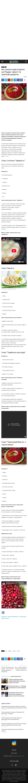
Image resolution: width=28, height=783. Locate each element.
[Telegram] (15, 80)
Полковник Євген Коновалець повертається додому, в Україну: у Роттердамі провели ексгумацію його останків (14, 707)
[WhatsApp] (12, 80)
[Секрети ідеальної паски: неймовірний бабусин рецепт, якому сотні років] (4, 681)
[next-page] (15, 699)
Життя (7, 64)
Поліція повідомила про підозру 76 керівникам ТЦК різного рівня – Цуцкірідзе (12, 713)
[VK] (21, 80)
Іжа (10, 64)
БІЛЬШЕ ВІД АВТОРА (16, 676)
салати (18, 650)
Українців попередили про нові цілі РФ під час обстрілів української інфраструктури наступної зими (13, 724)
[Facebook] (2, 80)
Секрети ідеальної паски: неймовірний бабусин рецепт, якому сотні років (17, 681)
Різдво (14, 650)
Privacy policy (14, 753)
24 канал (6, 156)
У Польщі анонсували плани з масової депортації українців (12, 730)
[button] (2, 61)
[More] (24, 80)
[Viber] (18, 80)
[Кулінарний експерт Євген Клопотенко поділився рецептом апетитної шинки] (4, 694)
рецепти (9, 650)
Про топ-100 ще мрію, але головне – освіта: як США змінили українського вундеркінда (7, 669)
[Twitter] (5, 80)
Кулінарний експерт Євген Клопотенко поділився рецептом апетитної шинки (16, 694)
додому (2, 64)
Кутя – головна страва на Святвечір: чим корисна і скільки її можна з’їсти (21, 669)
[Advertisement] (14, 15)
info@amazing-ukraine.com (18, 756)
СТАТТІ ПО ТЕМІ (5, 676)
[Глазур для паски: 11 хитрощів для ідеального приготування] (4, 687)
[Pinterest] (9, 80)
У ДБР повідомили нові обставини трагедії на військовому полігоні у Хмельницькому (11, 718)
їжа (6, 650)
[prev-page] (13, 699)
